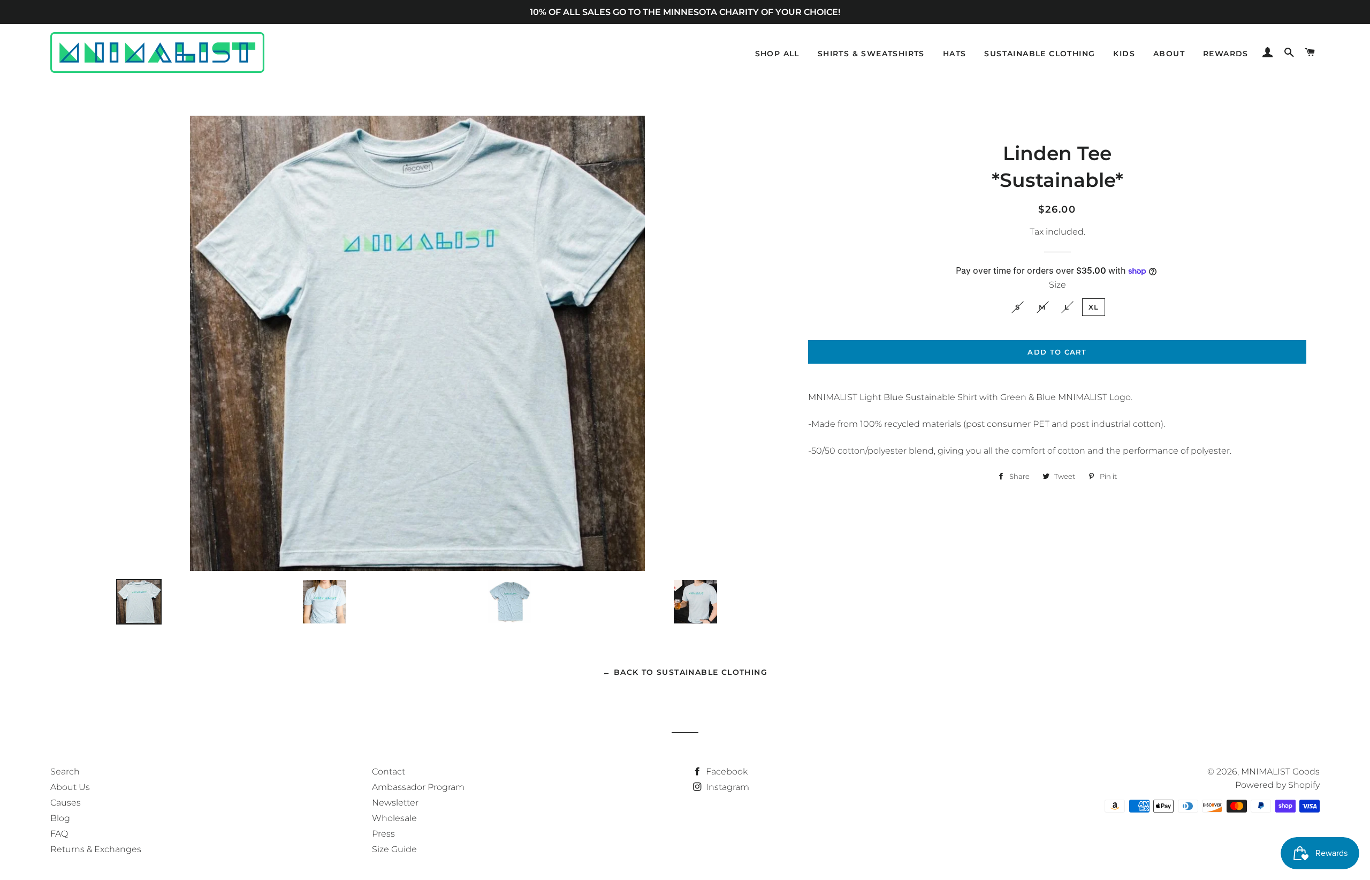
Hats (954, 53)
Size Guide (394, 849)
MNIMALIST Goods (1280, 771)
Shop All (777, 53)
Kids (1124, 53)
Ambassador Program (418, 787)
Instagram (726, 787)
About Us (70, 787)
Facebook (726, 771)
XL (1094, 307)
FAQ (59, 834)
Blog (60, 818)
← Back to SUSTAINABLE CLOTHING (685, 672)
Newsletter (395, 803)
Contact (388, 771)
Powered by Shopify (1277, 785)
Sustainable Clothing (1039, 53)
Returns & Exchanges (95, 849)
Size (1057, 285)
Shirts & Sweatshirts (871, 53)
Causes (65, 803)
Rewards (1226, 53)
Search (65, 771)
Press (383, 834)
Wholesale (394, 818)
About (1169, 53)
